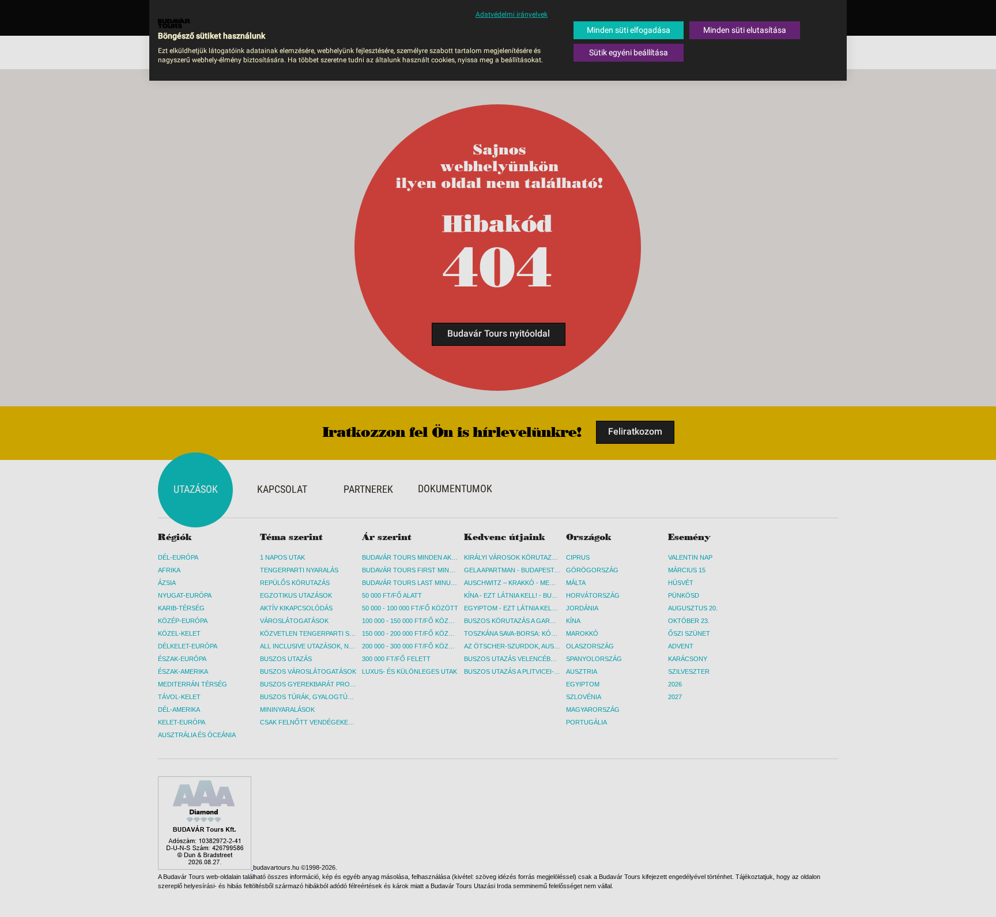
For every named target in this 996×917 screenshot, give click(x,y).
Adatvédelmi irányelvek (512, 14)
